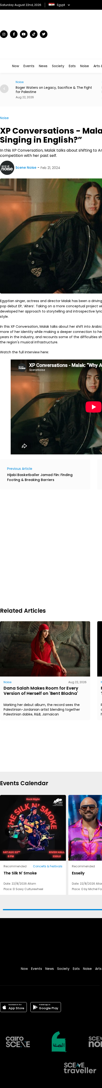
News (43, 66)
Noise (84, 66)
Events (28, 66)
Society (58, 66)
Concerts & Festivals (47, 866)
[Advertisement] (51, 548)
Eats (72, 66)
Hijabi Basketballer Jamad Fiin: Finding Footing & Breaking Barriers (40, 477)
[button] (9, 831)
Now (15, 66)
